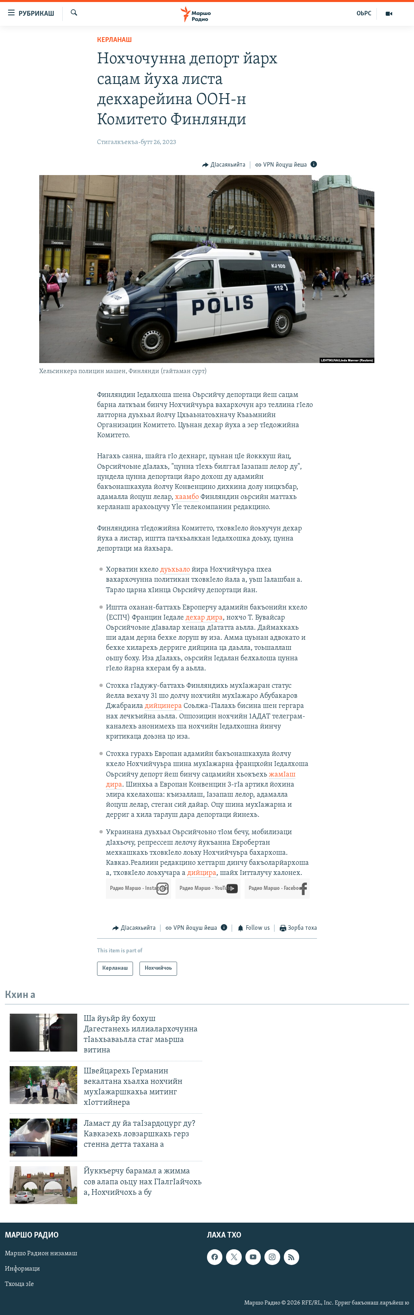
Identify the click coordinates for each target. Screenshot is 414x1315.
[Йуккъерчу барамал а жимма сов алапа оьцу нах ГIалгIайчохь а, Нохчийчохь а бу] (43, 1185)
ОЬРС (364, 13)
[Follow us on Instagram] (272, 1257)
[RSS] (291, 1257)
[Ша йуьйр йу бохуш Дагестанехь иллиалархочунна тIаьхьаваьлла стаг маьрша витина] (43, 1033)
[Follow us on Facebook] (214, 1257)
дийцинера (163, 706)
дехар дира (204, 618)
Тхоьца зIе (19, 1284)
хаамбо (187, 497)
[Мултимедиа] (389, 13)
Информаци (22, 1269)
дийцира (201, 873)
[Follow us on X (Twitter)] (233, 1257)
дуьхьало (175, 570)
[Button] (223, 165)
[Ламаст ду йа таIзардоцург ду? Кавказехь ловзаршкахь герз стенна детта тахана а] (43, 1137)
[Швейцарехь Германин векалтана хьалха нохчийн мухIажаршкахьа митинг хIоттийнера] (43, 1085)
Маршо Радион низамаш (41, 1253)
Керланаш (114, 40)
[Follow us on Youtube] (253, 1257)
